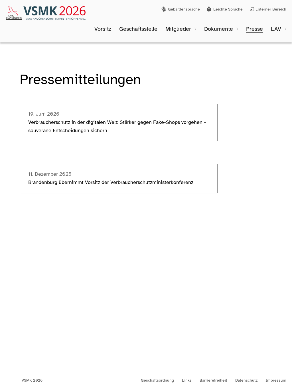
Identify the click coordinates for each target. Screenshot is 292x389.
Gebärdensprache (184, 9)
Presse (254, 28)
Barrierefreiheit (213, 380)
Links (187, 380)
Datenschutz (246, 380)
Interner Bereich (271, 9)
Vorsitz (102, 28)
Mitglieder (178, 28)
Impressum (275, 380)
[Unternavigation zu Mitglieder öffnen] (195, 28)
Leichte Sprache (228, 9)
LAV (276, 28)
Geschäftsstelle (138, 28)
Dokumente (218, 28)
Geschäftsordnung (157, 380)
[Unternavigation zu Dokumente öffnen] (237, 28)
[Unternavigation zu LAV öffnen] (285, 28)
